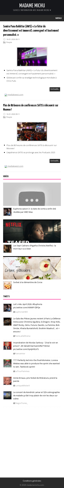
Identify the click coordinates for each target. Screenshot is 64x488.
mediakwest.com (15, 94)
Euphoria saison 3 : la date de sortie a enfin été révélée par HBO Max (34, 210)
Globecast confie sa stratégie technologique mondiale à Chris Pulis (32, 79)
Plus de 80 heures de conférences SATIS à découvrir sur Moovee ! (32, 147)
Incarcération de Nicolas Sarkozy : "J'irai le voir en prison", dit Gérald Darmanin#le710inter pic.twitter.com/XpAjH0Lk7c (35, 346)
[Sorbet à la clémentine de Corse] (7, 287)
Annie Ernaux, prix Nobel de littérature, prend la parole (35, 379)
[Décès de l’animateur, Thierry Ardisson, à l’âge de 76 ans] (7, 383)
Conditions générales (32, 480)
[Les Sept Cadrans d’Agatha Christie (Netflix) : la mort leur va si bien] (7, 250)
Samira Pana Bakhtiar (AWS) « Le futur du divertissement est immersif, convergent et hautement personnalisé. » (31, 30)
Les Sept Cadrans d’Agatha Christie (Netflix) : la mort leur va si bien (34, 247)
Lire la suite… (54, 89)
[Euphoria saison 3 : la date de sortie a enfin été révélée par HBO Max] (7, 214)
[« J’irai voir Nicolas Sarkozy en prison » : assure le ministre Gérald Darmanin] (7, 347)
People (9, 42)
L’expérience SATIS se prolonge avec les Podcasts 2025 (31, 152)
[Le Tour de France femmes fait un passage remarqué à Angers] (7, 365)
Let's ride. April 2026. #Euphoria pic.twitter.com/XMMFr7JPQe (27, 306)
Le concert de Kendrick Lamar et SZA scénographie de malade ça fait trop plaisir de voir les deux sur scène (36, 395)
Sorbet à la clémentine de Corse (27, 282)
